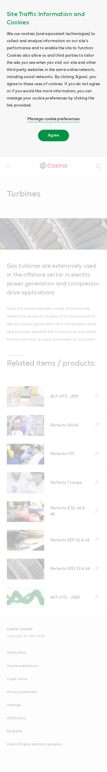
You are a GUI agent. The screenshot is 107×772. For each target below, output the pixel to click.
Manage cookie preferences (53, 119)
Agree (53, 135)
